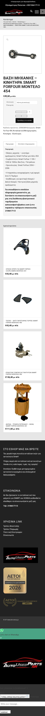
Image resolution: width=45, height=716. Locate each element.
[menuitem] (23, 1)
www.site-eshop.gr (13, 620)
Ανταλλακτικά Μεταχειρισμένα (24, 131)
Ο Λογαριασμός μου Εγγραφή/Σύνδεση (23, 1)
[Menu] (35, 11)
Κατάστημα (8, 19)
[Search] (30, 11)
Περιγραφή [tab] (10, 144)
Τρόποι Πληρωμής (10, 529)
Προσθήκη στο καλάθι (24, 120)
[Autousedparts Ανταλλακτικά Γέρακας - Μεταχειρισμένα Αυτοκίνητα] (18, 11)
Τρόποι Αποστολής (11, 526)
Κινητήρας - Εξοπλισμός (12, 134)
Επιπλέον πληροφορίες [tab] (26, 144)
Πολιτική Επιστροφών (12, 532)
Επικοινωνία (8, 535)
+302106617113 (33, 5)
